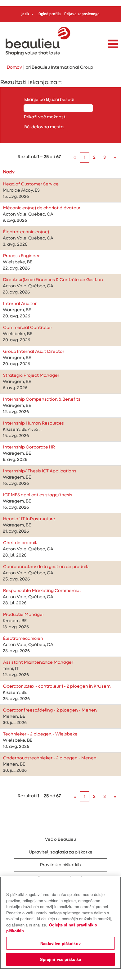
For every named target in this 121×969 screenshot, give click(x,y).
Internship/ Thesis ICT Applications (39, 471)
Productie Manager (23, 614)
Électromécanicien (23, 638)
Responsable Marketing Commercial (42, 591)
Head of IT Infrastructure (29, 519)
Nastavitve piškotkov (60, 943)
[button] (101, 44)
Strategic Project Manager (31, 375)
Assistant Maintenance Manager (38, 662)
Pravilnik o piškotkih (60, 865)
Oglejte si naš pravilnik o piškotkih (51, 928)
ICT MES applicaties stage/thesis (37, 495)
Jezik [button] (25, 14)
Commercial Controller (27, 327)
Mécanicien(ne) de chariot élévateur (41, 208)
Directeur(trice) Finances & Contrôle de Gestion (53, 280)
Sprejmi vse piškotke (60, 959)
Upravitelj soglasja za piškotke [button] (60, 852)
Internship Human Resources (33, 423)
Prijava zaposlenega (82, 14)
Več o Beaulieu (60, 839)
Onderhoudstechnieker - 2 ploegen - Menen (49, 758)
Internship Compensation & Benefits (41, 399)
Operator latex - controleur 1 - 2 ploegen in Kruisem (56, 686)
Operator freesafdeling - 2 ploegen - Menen (50, 710)
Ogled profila (49, 14)
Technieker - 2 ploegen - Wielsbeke (40, 734)
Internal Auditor (20, 304)
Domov (14, 67)
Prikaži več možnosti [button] (45, 117)
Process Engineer (21, 256)
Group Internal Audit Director (33, 351)
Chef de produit (20, 543)
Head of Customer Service (31, 184)
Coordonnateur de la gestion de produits (46, 567)
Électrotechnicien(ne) (26, 232)
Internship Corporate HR (29, 447)
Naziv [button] (9, 172)
